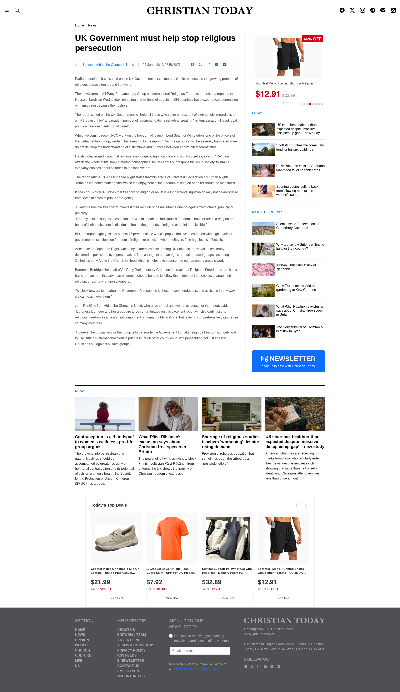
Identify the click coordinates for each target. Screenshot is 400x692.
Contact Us (128, 666)
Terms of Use (184, 669)
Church (82, 650)
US (77, 666)
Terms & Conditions (135, 645)
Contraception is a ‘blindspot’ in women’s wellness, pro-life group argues (104, 441)
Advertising (128, 640)
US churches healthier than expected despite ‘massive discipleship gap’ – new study (294, 441)
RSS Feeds (127, 655)
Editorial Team (131, 635)
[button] (6, 11)
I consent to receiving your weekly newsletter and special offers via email (202, 638)
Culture (83, 655)
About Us (126, 629)
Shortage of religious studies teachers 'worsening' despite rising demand (231, 441)
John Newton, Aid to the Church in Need (104, 65)
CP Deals (286, 103)
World (81, 645)
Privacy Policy (131, 650)
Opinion (82, 640)
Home (79, 25)
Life (78, 660)
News (92, 25)
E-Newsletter (130, 660)
